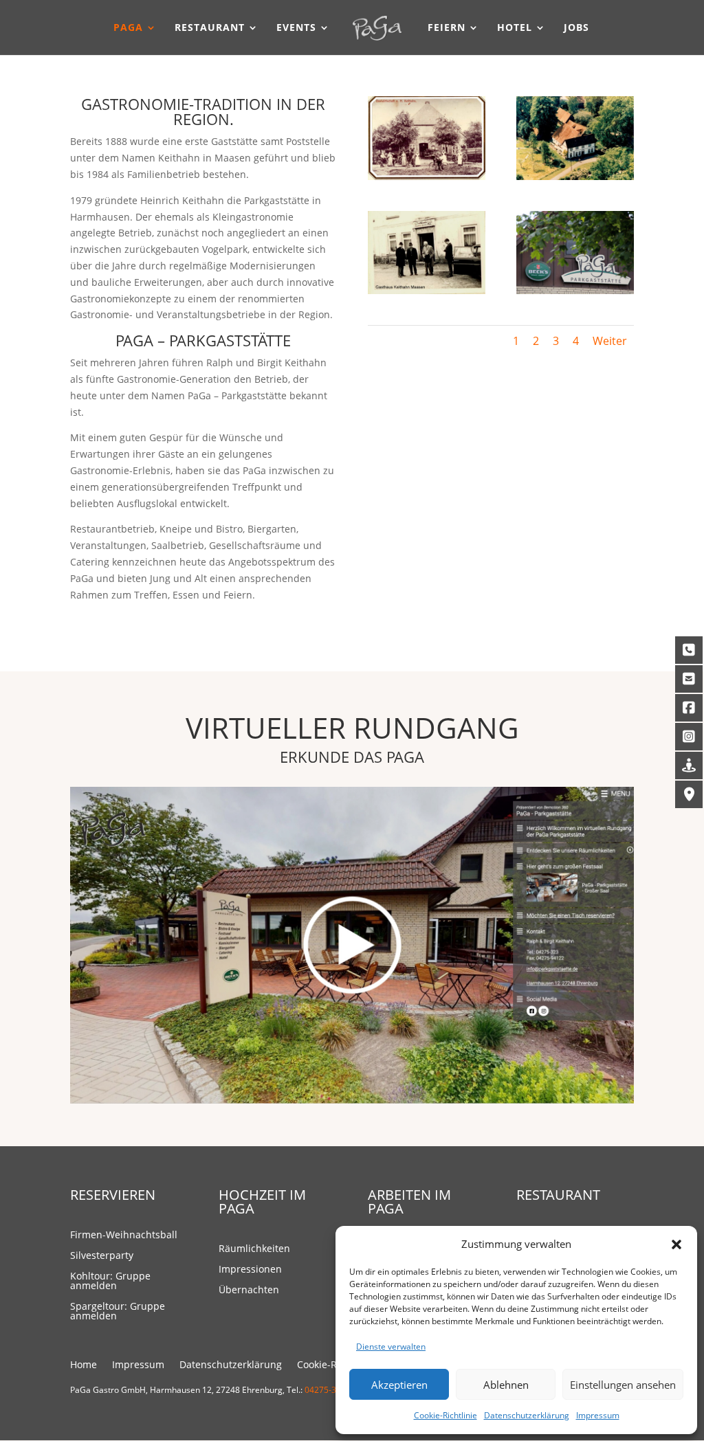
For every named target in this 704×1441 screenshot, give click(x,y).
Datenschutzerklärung (526, 1415)
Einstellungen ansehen (623, 1385)
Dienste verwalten (391, 1346)
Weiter (610, 340)
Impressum (597, 1415)
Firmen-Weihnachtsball (123, 1235)
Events (296, 28)
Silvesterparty (101, 1256)
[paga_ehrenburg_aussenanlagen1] (575, 290)
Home (83, 1365)
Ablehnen (506, 1385)
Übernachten (249, 1290)
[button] (676, 1244)
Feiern (446, 28)
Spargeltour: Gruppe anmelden (117, 1312)
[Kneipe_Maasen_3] (426, 290)
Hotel (514, 28)
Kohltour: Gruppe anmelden (110, 1281)
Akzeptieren (399, 1385)
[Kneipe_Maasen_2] (575, 176)
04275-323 (325, 1390)
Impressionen (250, 1269)
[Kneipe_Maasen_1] (426, 176)
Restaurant (210, 28)
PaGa (128, 28)
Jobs (576, 28)
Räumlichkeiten (254, 1249)
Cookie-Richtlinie (445, 1415)
